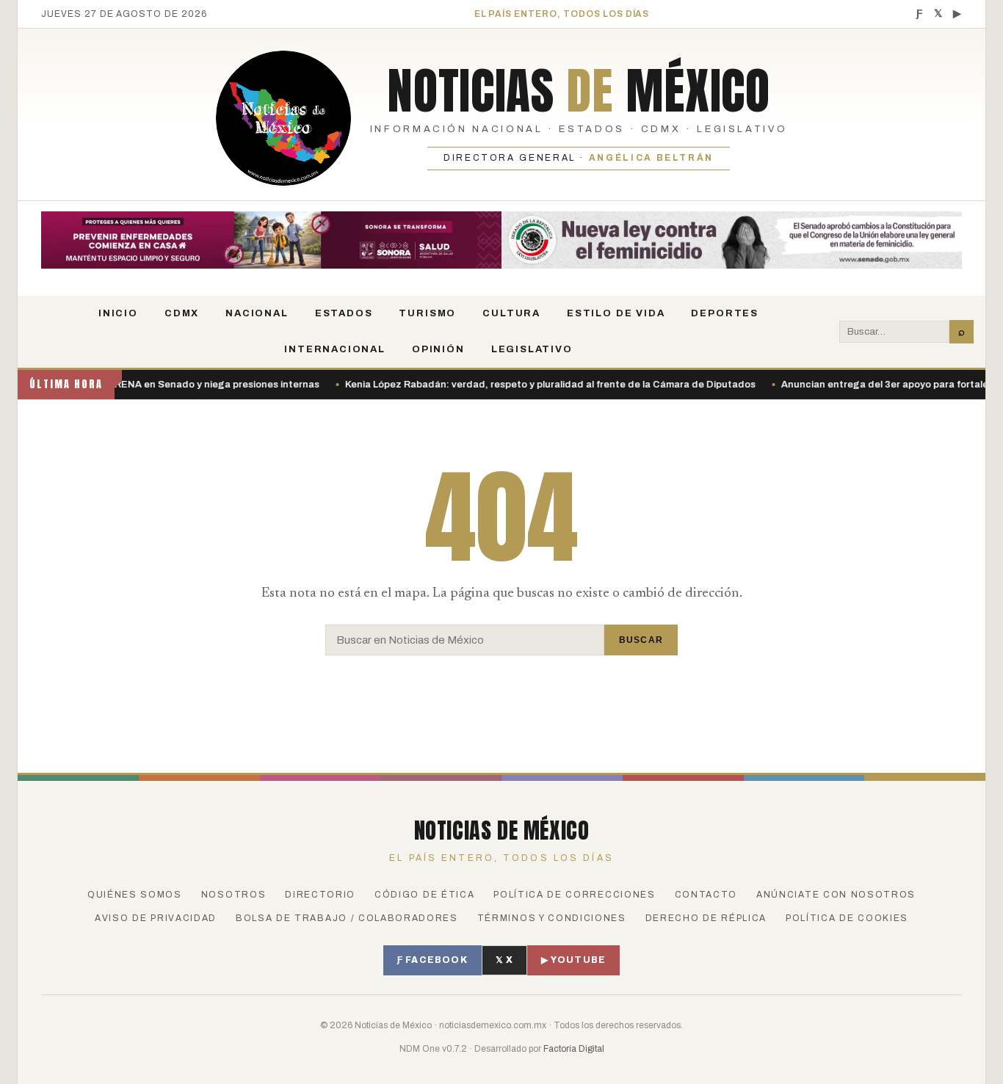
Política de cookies (847, 918)
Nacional (257, 313)
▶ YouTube (573, 960)
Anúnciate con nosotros (836, 895)
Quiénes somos (134, 895)
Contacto (706, 895)
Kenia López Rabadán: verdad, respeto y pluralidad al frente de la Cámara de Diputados (519, 384)
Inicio (118, 313)
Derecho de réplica (706, 918)
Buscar (641, 640)
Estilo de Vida (616, 313)
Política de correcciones (574, 895)
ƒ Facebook (432, 960)
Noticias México (578, 90)
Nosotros (233, 895)
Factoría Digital (573, 1049)
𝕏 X (505, 960)
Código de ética (424, 895)
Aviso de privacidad (156, 918)
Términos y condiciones (551, 918)
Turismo (427, 313)
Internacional (334, 349)
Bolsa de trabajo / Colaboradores (347, 918)
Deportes (724, 313)
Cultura (511, 313)
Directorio (320, 895)
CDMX (181, 313)
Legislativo (532, 349)
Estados (344, 313)
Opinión (438, 349)
